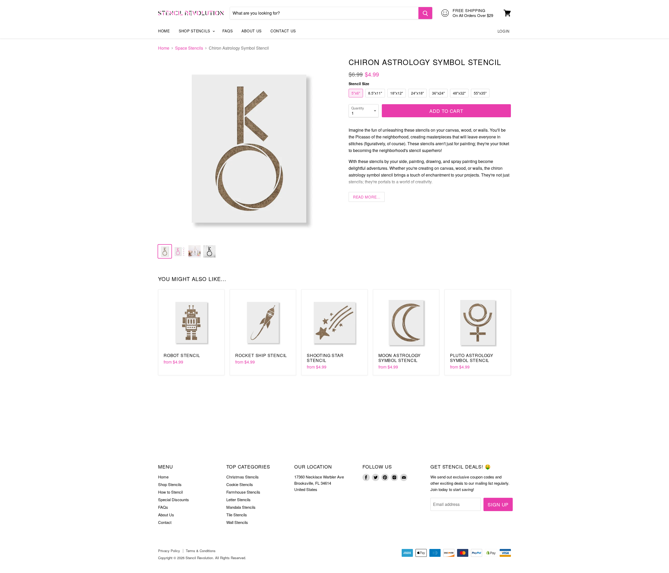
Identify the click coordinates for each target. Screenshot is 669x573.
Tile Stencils (236, 514)
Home (164, 30)
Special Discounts (173, 499)
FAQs (227, 30)
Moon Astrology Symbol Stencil (399, 357)
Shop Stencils (195, 30)
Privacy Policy (169, 550)
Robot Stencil (182, 355)
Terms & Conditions (201, 550)
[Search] (425, 13)
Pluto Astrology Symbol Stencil (471, 357)
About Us (251, 30)
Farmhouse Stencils (243, 492)
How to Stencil (170, 492)
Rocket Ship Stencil (261, 355)
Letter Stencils (238, 499)
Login (504, 31)
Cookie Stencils (239, 484)
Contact (164, 522)
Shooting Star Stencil (325, 357)
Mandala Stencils (241, 507)
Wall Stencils (237, 522)
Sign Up (498, 504)
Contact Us (283, 30)
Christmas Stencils (242, 477)
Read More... (366, 197)
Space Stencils (189, 48)
